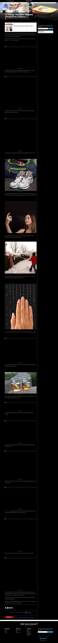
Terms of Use (29, 633)
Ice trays (9, 368)
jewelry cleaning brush (18, 400)
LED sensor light (23, 449)
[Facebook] (46, 1)
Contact (28, 631)
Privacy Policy (29, 632)
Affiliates (28, 635)
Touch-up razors (13, 74)
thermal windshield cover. (17, 555)
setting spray (13, 197)
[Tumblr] (51, 1)
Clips (8, 417)
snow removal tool (23, 240)
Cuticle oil (10, 280)
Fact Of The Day (11, 1)
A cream (10, 115)
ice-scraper (14, 485)
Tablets (10, 43)
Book (16, 630)
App (16, 631)
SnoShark (8, 511)
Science (6, 631)
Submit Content (29, 634)
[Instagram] (49, 1)
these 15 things (10, 40)
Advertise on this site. (43, 640)
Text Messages (18, 632)
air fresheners (19, 155)
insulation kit (13, 515)
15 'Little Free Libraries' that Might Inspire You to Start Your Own (25, 617)
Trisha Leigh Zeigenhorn (9, 18)
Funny (6, 630)
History (6, 632)
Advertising (28, 630)
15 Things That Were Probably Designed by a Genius (23, 26)
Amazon (22, 68)
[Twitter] (47, 32)
